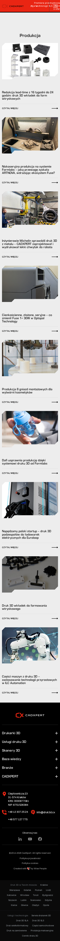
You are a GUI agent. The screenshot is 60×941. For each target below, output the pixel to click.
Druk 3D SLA (22, 920)
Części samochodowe (43, 925)
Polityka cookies (30, 863)
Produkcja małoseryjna (42, 930)
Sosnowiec (35, 900)
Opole (46, 905)
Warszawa (14, 890)
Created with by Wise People (30, 868)
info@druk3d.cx (46, 812)
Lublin (23, 900)
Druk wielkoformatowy (17, 925)
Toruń (35, 895)
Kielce (14, 905)
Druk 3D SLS (38, 920)
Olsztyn (35, 905)
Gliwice (24, 905)
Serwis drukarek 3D (41, 915)
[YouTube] (30, 839)
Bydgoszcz (47, 895)
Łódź (48, 890)
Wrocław (24, 895)
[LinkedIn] (20, 839)
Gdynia (48, 900)
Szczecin (12, 900)
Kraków (44, 885)
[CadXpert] (14, 6)
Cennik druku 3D (30, 935)
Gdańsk (27, 890)
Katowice (11, 895)
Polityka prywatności (30, 858)
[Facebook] (40, 839)
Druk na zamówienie (17, 930)
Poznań (38, 890)
